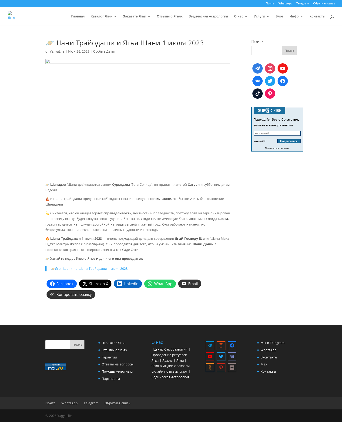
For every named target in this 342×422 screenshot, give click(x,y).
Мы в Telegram (273, 343)
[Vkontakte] (257, 81)
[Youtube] (282, 68)
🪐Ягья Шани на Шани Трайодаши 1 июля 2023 (89, 268)
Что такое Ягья (113, 343)
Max (264, 364)
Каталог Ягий (101, 16)
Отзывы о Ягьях (170, 16)
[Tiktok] (257, 93)
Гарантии (109, 357)
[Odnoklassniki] (210, 367)
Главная (78, 16)
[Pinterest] (270, 93)
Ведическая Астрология (208, 16)
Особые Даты (104, 51)
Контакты (317, 16)
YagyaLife (57, 51)
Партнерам (111, 378)
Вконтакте (269, 357)
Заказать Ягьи (134, 16)
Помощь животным (117, 371)
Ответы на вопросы (118, 364)
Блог (279, 16)
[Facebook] (282, 81)
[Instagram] (270, 68)
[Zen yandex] (232, 367)
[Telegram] (257, 68)
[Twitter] (270, 81)
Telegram (302, 3)
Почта (270, 3)
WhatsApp (285, 3)
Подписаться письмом (277, 148)
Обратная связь (324, 3)
